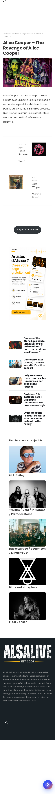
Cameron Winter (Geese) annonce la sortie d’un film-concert (34, 364)
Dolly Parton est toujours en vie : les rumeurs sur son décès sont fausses (35, 381)
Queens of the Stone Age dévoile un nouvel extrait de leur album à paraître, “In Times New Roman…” (35, 345)
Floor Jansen (18, 622)
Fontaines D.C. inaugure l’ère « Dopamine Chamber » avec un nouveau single (34, 400)
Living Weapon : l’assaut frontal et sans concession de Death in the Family (34, 418)
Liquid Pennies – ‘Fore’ (23, 153)
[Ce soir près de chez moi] (48, 784)
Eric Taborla (15, 34)
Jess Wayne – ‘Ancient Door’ (36, 187)
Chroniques (7, 36)
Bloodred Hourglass (23, 587)
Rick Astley (16, 475)
